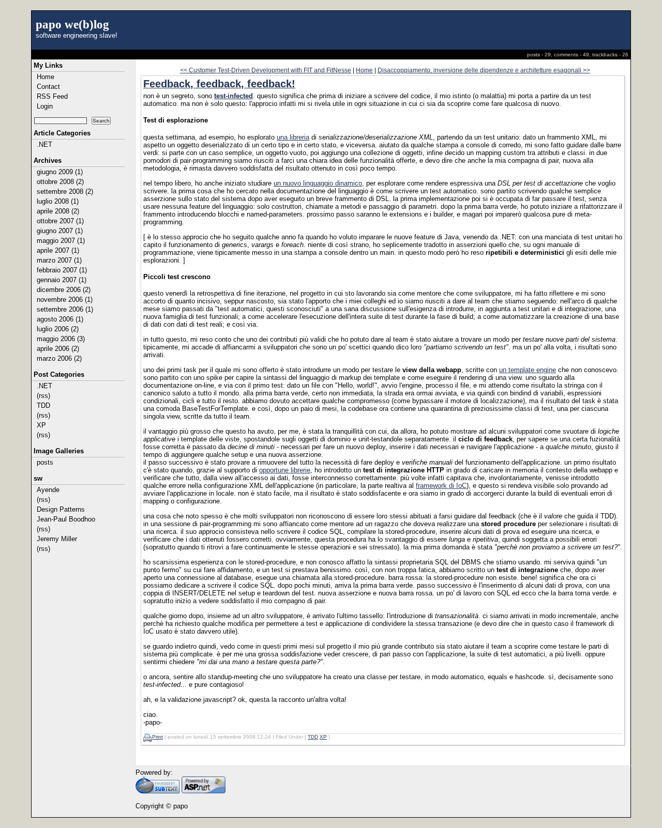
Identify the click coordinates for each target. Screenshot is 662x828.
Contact (48, 86)
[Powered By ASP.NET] (203, 791)
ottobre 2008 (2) (60, 182)
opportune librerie (284, 470)
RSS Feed (52, 96)
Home (45, 77)
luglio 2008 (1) (58, 201)
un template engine (527, 370)
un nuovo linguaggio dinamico (318, 183)
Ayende (48, 490)
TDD (43, 405)
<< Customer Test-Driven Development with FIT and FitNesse (265, 70)
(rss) (43, 396)
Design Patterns (61, 509)
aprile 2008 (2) (58, 211)
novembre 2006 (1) (65, 299)
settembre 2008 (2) (65, 191)
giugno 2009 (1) (60, 172)
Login (45, 106)
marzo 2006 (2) (59, 358)
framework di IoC (441, 485)
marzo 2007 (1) (59, 260)
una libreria (293, 137)
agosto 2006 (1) (60, 319)
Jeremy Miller (57, 539)
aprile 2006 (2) (58, 348)
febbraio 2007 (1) (62, 270)
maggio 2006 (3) (61, 339)
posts (45, 462)
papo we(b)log (72, 24)
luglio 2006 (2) (58, 329)
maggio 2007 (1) (61, 240)
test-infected (233, 96)
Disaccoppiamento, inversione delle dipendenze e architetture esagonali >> (484, 70)
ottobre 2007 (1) (60, 221)
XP (41, 425)
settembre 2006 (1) (65, 309)
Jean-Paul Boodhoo (66, 519)
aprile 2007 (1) (58, 250)
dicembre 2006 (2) (64, 290)
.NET (44, 144)
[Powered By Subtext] (157, 791)
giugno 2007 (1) (60, 231)
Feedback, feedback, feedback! (219, 83)
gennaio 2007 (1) (61, 280)
